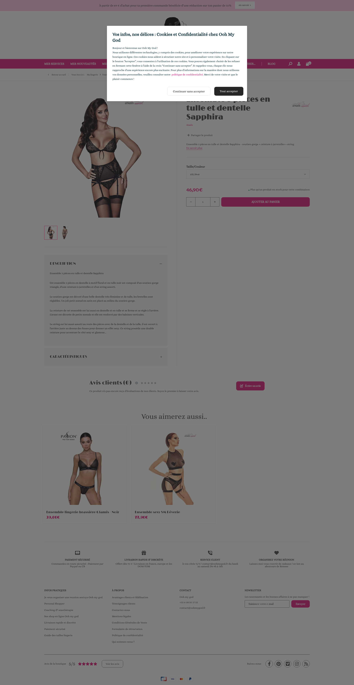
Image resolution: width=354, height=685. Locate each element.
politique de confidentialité (187, 74)
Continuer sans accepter (189, 91)
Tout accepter (229, 91)
